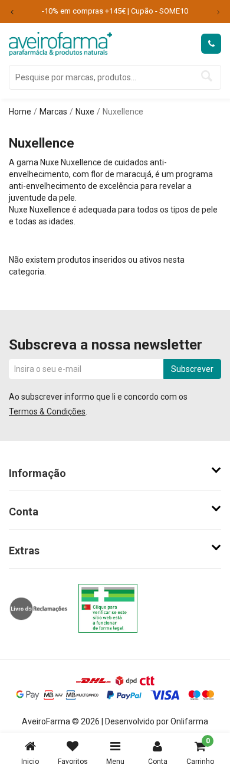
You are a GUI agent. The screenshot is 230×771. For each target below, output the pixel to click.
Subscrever (192, 369)
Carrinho (200, 751)
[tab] (115, 473)
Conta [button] (23, 511)
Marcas (53, 111)
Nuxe (84, 111)
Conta (157, 761)
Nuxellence (123, 111)
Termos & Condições (47, 411)
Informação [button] (37, 473)
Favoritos (73, 761)
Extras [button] (24, 550)
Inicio (30, 761)
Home (20, 111)
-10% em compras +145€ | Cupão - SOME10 (115, 10)
